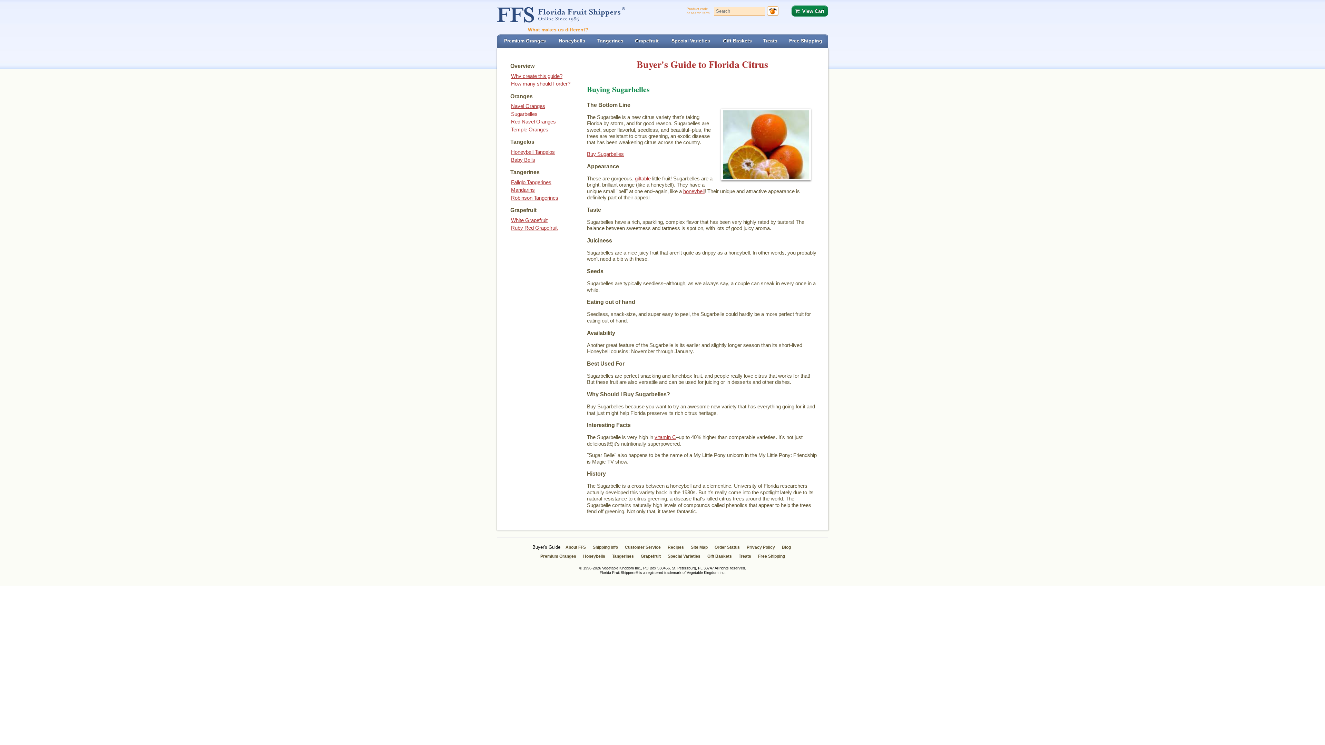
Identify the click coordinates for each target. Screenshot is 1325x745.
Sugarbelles (524, 114)
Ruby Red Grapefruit (534, 228)
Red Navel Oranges (533, 122)
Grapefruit (651, 556)
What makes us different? (558, 29)
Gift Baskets (719, 556)
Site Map (699, 547)
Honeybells (594, 556)
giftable (643, 178)
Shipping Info (605, 547)
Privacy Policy (761, 547)
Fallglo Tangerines (531, 182)
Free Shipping (771, 556)
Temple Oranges (529, 129)
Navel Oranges (528, 106)
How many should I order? (540, 84)
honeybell (694, 191)
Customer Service (643, 547)
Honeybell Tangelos (533, 152)
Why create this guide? (536, 76)
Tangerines (623, 556)
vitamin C (665, 437)
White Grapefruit (529, 220)
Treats (745, 556)
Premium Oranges (558, 556)
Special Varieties (684, 556)
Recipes (676, 547)
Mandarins (523, 190)
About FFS (576, 547)
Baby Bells (523, 160)
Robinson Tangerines (534, 198)
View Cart (813, 11)
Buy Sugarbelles (605, 154)
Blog (786, 547)
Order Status (727, 547)
